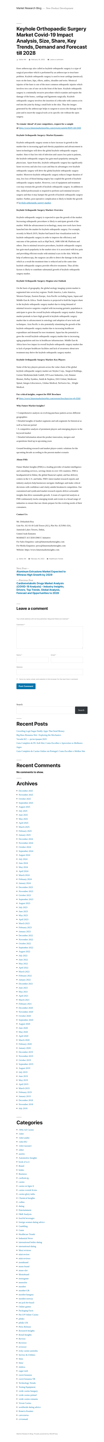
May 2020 (23, 1032)
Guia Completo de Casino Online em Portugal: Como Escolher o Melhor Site (50, 751)
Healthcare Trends (56, 559)
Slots (21, 1358)
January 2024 (25, 883)
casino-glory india (27, 1194)
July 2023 (23, 907)
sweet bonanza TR (27, 1379)
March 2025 (24, 827)
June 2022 (23, 959)
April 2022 (23, 967)
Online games (25, 1306)
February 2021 (25, 1003)
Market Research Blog (28, 8)
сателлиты (24, 1415)
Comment (20, 625)
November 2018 (26, 1104)
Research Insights (27, 1330)
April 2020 (23, 1036)
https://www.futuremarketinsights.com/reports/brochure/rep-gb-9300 (49, 398)
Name (19, 655)
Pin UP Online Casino (28, 1314)
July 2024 (23, 859)
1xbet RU (23, 1141)
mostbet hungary (26, 1294)
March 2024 (24, 875)
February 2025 (25, 831)
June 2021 (23, 987)
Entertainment (25, 1210)
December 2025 (26, 790)
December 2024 (26, 839)
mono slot (23, 1270)
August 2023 (24, 903)
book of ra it (24, 1161)
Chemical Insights (27, 1198)
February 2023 (25, 927)
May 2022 (23, 963)
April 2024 (23, 871)
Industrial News (26, 1238)
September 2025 (26, 802)
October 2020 (25, 1015)
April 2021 (23, 995)
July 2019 (23, 1072)
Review (22, 1338)
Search (19, 704)
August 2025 (24, 806)
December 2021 (26, 983)
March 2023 (24, 923)
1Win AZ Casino (26, 1129)
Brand (21, 1166)
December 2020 (26, 1007)
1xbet (21, 1133)
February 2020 (25, 1044)
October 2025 (25, 798)
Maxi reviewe (25, 1250)
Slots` (21, 1362)
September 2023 (26, 899)
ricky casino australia (28, 1350)
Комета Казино (26, 1411)
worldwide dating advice (30, 1407)
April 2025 (23, 822)
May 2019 (23, 1080)
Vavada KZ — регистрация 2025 (31, 739)
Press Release (25, 1326)
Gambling (23, 1226)
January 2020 (25, 1048)
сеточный (23, 1419)
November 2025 (26, 794)
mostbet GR (24, 1290)
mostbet (22, 1286)
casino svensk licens (28, 1190)
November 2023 (26, 891)
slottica (22, 1367)
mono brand (24, 1266)
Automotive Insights (28, 1158)
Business (23, 1174)
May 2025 (23, 819)
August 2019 (24, 1068)
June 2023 (23, 911)
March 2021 (24, 999)
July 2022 (23, 955)
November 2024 (26, 843)
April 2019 (23, 1084)
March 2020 (24, 1040)
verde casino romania (28, 1399)
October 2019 (25, 1060)
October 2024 (25, 847)
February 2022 (25, 975)
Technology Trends (27, 1383)
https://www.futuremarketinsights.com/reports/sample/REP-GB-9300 (50, 128)
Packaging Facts (26, 1310)
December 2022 (26, 935)
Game (21, 1230)
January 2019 (25, 1096)
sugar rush (23, 1371)
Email (53, 655)
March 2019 (24, 1088)
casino (21, 1182)
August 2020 (24, 1023)
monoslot (23, 1282)
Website (19, 667)
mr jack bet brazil (26, 1302)
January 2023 (25, 931)
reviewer (23, 1346)
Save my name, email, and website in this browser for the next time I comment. (48, 679)
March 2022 (24, 971)
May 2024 (23, 867)
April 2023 (23, 919)
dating (21, 1206)
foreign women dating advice (32, 1222)
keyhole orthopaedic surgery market (35, 202)
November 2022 (26, 939)
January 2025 (25, 835)
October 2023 (25, 895)
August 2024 (24, 855)
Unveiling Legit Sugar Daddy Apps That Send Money (40, 731)
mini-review (24, 1254)
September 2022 (26, 947)
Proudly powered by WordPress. (46, 1434)
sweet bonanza (25, 1375)
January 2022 (25, 979)
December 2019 (26, 1052)
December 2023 (26, 887)
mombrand (23, 1262)
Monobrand (24, 1274)
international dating (27, 1246)
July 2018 (23, 1108)
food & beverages (27, 1218)
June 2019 (23, 1076)
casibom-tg (24, 1178)
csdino (22, 1202)
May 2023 (23, 915)
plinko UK (23, 1322)
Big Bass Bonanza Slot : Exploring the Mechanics (38, 735)
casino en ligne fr (26, 1186)
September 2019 (26, 1064)
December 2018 (26, 1100)
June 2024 (23, 863)
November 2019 (26, 1056)
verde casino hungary (28, 1391)
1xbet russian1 (25, 1145)
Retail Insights (25, 1334)
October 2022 (25, 943)
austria (22, 1153)
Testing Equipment (27, 1387)
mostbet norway (26, 1298)
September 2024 (26, 851)
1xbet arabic (24, 1137)
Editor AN (22, 60)
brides (21, 1170)
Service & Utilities (27, 1354)
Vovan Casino (25, 1403)
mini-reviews (24, 1258)
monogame (24, 1278)
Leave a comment (56, 60)
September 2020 (26, 1020)
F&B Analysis (25, 1214)
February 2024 (25, 879)
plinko (21, 1318)
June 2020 (23, 1028)
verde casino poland (28, 1395)
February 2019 (25, 1092)
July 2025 (23, 810)
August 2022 (24, 951)
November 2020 (26, 1011)
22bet (21, 1149)
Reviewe (23, 1342)
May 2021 (23, 991)
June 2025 (23, 814)
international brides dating (30, 1242)
